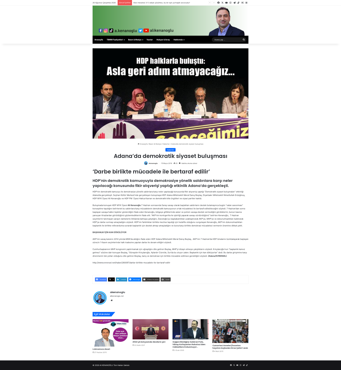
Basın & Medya (134, 39)
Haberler (166, 144)
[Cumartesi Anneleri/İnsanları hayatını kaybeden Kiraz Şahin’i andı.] (230, 331)
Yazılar (150, 39)
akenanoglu (153, 163)
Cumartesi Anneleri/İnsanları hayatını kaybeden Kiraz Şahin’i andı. (230, 346)
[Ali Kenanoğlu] (170, 21)
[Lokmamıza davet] (111, 333)
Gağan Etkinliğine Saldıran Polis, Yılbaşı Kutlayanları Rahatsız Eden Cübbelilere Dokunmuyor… (188, 344)
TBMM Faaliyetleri (115, 39)
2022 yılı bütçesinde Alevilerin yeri (149, 342)
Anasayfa (98, 39)
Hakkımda (178, 39)
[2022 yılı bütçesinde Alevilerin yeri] (151, 329)
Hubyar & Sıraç (163, 39)
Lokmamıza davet (101, 349)
